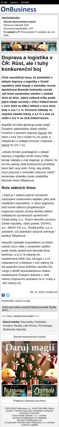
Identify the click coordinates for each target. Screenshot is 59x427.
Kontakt (25, 2)
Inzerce (14, 2)
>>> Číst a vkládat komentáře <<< (20, 316)
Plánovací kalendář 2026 (16, 25)
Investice (8, 325)
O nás (4, 2)
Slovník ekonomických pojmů (29, 336)
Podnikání (40, 322)
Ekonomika (27, 322)
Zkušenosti (9, 329)
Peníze (33, 325)
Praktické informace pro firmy (29, 401)
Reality (18, 325)
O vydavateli (10, 422)
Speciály (21, 329)
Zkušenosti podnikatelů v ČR (18, 28)
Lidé (25, 325)
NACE (43, 133)
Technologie (45, 325)
